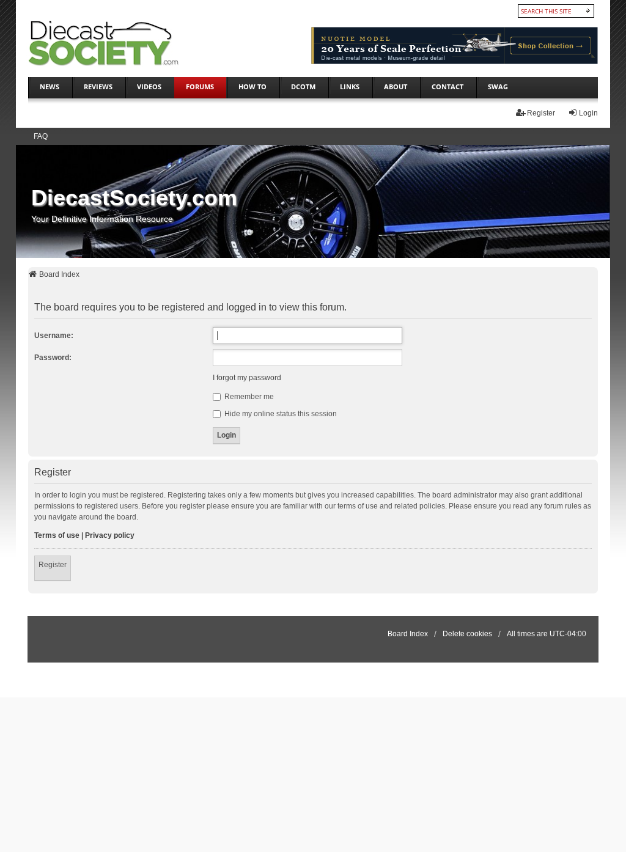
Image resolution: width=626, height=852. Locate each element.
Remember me (248, 396)
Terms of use (56, 535)
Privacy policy (109, 535)
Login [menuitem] (588, 113)
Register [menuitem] (541, 113)
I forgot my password (247, 377)
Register (53, 564)
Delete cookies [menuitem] (467, 634)
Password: (53, 357)
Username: (53, 335)
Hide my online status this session (280, 413)
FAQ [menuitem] (41, 136)
